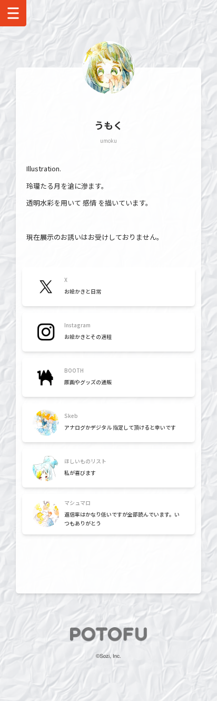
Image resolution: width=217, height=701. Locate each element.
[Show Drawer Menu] (13, 13)
